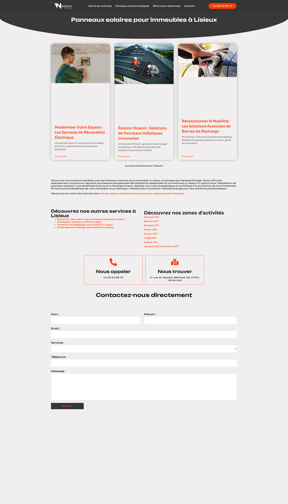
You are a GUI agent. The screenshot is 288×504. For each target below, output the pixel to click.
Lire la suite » (61, 156)
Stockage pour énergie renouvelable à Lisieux (85, 227)
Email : (55, 328)
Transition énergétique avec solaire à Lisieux (85, 224)
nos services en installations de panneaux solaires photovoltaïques (142, 193)
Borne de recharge (100, 6)
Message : (58, 371)
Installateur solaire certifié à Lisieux (79, 222)
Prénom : (150, 314)
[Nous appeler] (113, 262)
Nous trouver (175, 271)
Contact (189, 6)
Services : (57, 342)
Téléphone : (59, 357)
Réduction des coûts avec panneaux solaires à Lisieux (91, 219)
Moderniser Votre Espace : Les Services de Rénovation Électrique (80, 132)
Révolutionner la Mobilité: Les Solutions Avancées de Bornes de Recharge (206, 126)
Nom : (55, 314)
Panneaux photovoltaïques (132, 6)
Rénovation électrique (166, 6)
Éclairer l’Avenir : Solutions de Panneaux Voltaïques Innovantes (142, 133)
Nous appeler (113, 271)
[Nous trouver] (174, 262)
